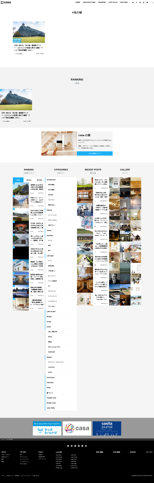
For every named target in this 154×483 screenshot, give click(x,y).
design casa (51, 403)
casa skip (73, 461)
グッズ (50, 240)
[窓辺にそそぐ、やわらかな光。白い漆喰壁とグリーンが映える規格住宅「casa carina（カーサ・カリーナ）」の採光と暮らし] (85, 183)
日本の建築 (51, 189)
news (49, 388)
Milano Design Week (54, 347)
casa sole (73, 455)
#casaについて (10, 475)
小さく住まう (52, 306)
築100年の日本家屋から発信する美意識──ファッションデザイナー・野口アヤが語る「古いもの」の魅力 (101, 259)
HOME (77, 2)
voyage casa (51, 398)
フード (50, 260)
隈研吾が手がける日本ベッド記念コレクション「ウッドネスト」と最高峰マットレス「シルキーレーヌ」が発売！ (101, 272)
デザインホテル (52, 220)
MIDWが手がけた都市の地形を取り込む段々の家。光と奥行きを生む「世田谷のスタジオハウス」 (37, 251)
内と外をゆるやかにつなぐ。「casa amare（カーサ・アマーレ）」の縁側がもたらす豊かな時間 (101, 233)
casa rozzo (74, 465)
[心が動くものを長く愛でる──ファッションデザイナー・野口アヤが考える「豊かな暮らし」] (85, 222)
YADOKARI (51, 367)
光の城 (78, 12)
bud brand (50, 377)
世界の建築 (17, 39)
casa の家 (84, 135)
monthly (39, 180)
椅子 (49, 250)
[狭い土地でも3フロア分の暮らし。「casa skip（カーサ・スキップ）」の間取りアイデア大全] (85, 299)
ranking (77, 81)
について (95, 153)
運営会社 (17, 475)
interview (50, 382)
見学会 (50, 336)
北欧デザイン (52, 225)
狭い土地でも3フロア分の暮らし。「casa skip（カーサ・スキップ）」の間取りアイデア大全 (101, 297)
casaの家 (59, 452)
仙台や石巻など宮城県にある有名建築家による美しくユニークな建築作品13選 (37, 213)
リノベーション (52, 215)
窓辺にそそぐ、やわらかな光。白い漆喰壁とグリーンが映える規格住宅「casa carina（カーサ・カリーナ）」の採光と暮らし (101, 182)
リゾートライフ (52, 296)
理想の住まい (52, 205)
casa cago (74, 463)
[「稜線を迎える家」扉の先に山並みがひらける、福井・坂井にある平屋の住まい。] (85, 196)
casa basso (59, 461)
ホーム (3, 475)
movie (49, 322)
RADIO (50, 372)
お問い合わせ (36, 475)
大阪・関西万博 (52, 331)
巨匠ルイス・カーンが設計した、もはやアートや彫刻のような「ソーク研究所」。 (37, 200)
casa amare (59, 457)
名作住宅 (50, 194)
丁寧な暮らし (52, 271)
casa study (51, 408)
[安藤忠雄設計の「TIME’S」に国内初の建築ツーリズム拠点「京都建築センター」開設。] (85, 209)
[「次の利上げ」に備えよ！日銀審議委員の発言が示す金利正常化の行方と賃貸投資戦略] (85, 247)
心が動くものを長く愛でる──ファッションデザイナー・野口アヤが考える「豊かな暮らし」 (101, 221)
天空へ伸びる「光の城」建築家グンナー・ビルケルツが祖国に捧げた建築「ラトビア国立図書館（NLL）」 (28, 47)
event (49, 327)
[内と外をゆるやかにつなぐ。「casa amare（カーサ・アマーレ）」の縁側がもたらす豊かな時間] (85, 235)
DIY (49, 286)
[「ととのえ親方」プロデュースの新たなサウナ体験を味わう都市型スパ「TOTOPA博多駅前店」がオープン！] (85, 286)
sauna (49, 230)
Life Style (113, 2)
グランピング (52, 291)
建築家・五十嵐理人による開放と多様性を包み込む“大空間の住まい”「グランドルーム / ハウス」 (37, 264)
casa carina (74, 457)
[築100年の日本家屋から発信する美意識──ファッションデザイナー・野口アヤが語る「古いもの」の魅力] (85, 260)
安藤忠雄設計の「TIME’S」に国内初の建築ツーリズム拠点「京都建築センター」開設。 (101, 208)
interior (102, 2)
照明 (49, 245)
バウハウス (51, 200)
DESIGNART (51, 352)
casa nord (73, 459)
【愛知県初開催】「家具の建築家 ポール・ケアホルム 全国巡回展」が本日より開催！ (36, 302)
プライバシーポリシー (26, 475)
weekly (28, 180)
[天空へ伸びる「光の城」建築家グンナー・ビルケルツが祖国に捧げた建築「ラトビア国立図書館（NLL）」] (29, 32)
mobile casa (74, 467)
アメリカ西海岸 (52, 281)
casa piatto (59, 465)
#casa (141, 475)
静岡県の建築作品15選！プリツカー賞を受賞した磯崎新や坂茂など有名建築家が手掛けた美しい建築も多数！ (36, 277)
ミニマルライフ (52, 301)
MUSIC (49, 317)
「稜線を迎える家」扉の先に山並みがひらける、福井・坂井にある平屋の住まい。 (101, 195)
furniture (50, 235)
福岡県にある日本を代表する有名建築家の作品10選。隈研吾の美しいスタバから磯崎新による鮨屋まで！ (36, 187)
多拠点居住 (51, 265)
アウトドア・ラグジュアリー (56, 362)
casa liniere (59, 459)
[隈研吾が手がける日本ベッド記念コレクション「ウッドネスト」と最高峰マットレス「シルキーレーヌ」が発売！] (85, 273)
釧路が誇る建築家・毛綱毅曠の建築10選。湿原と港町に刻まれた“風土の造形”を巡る (37, 290)
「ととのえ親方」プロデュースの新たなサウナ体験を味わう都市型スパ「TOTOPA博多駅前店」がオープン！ (101, 285)
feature (124, 2)
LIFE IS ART (51, 311)
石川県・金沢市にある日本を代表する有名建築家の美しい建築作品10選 (37, 226)
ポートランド (52, 276)
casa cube (58, 455)
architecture (89, 2)
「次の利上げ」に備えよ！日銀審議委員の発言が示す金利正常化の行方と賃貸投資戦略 (101, 246)
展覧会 (50, 342)
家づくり (50, 393)
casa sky (58, 463)
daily (18, 180)
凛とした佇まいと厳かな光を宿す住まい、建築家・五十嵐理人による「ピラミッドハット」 (37, 238)
